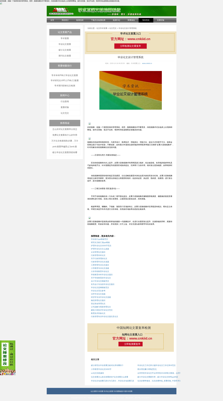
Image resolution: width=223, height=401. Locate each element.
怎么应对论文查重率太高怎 (64, 129)
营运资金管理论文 (98, 304)
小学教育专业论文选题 (100, 268)
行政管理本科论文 (98, 255)
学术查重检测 (118, 391)
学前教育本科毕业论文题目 (102, 275)
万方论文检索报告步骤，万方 (64, 141)
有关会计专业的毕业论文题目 (102, 284)
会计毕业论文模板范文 (100, 281)
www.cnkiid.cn (147, 63)
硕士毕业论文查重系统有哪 (64, 152)
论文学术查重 (101, 28)
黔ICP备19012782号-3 (143, 398)
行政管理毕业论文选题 (100, 262)
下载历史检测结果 (98, 20)
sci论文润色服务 (97, 373)
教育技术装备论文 (98, 313)
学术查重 (65, 38)
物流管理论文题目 (98, 300)
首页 (52, 20)
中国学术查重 (127, 391)
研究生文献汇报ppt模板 (100, 242)
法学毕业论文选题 (98, 294)
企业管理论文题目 (98, 252)
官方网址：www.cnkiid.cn (130, 39)
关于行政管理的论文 (99, 258)
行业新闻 (65, 101)
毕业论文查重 (65, 44)
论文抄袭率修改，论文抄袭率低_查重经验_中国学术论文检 (161, 381)
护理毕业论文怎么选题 (100, 249)
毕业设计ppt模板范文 (99, 239)
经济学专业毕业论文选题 (101, 297)
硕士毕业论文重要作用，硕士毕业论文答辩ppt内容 (157, 377)
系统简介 (65, 20)
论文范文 (65, 113)
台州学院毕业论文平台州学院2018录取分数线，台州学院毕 (161, 373)
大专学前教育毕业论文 (100, 271)
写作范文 (146, 20)
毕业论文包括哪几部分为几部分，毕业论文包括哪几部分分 (114, 381)
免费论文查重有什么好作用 (64, 135)
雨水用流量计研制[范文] (147, 369)
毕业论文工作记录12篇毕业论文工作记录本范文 (156, 365)
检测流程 (79, 20)
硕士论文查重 (65, 50)
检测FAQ (116, 20)
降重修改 (131, 20)
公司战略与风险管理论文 (101, 307)
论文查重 (94, 391)
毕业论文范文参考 (98, 291)
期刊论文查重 (65, 56)
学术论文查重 (108, 391)
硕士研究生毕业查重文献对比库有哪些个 (107, 365)
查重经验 (160, 20)
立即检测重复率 (132, 344)
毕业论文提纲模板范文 (100, 287)
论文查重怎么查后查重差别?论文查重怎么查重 (109, 377)
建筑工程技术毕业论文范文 (102, 310)
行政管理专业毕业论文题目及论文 (104, 316)
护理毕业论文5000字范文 (101, 246)
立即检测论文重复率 (130, 46)
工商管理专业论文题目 (100, 265)
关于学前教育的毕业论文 (101, 278)
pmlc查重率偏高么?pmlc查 (65, 146)
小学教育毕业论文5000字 (101, 369)
